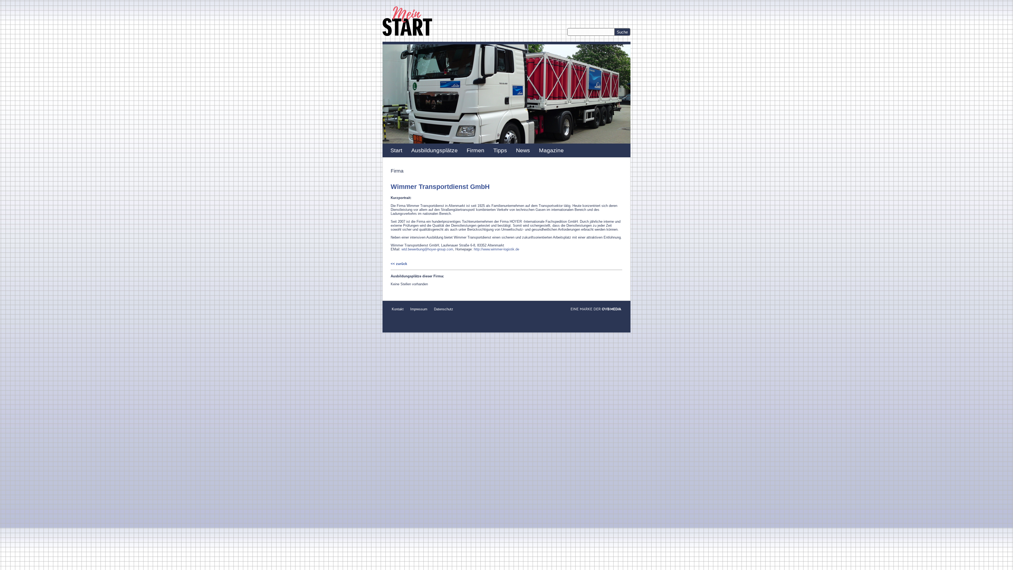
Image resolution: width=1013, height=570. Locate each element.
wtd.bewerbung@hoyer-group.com (427, 249)
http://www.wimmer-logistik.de (496, 249)
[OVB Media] (596, 309)
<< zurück (399, 264)
